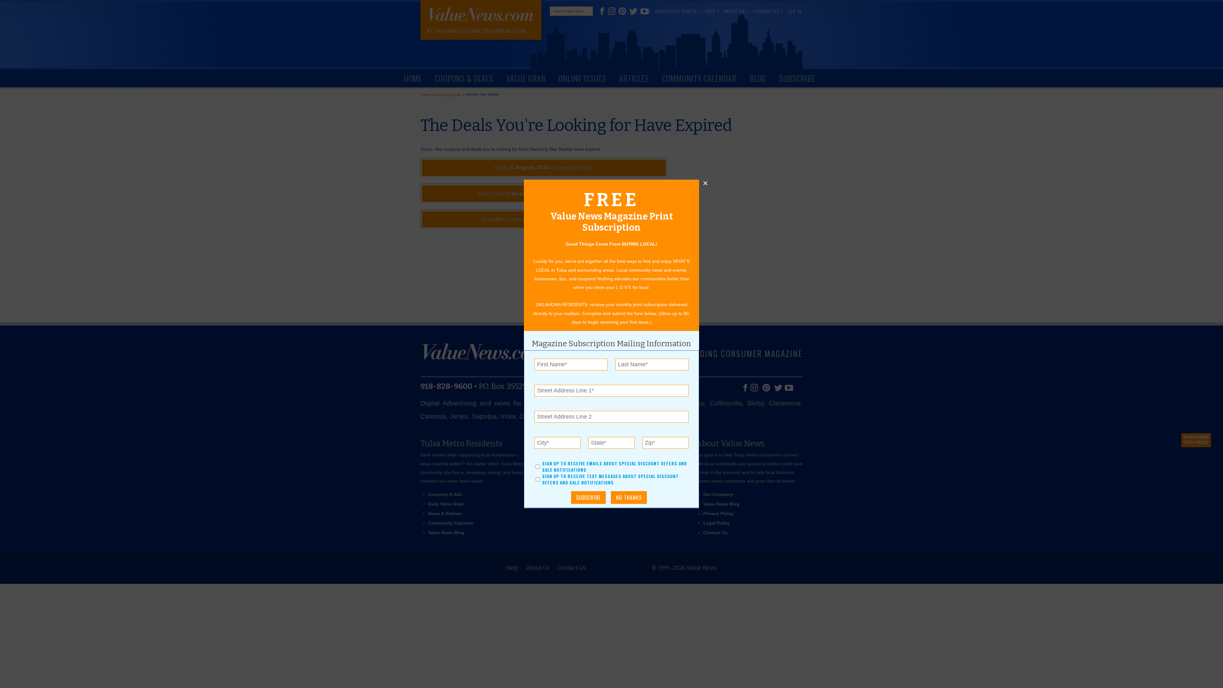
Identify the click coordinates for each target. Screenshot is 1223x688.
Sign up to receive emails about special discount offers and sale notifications (614, 466)
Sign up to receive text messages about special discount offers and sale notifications (610, 479)
